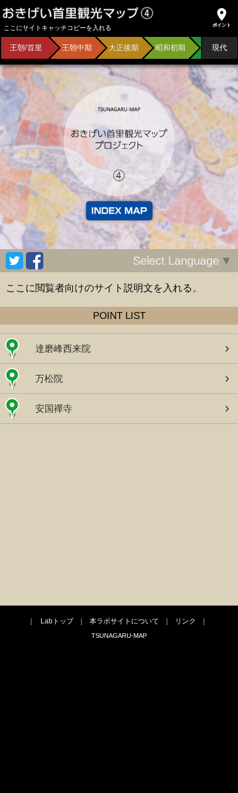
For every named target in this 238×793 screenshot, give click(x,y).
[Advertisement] (119, 513)
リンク (185, 621)
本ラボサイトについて (124, 621)
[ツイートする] (14, 260)
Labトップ (56, 621)
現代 (219, 47)
